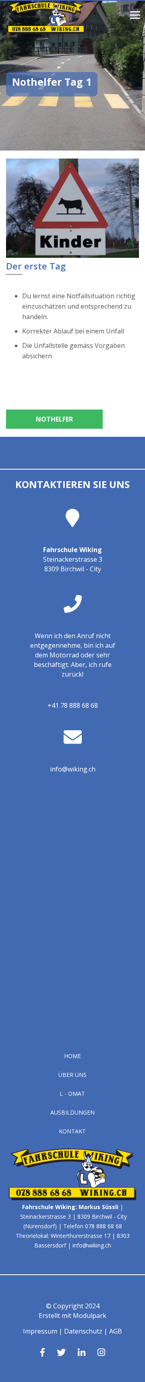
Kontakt (72, 1131)
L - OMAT (72, 1093)
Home (72, 1056)
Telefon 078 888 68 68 (92, 1226)
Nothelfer (54, 419)
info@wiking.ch (72, 769)
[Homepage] (46, 31)
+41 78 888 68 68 (73, 705)
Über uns (72, 1075)
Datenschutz (83, 1331)
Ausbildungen (72, 1112)
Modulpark (89, 1315)
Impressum (40, 1331)
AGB (115, 1331)
